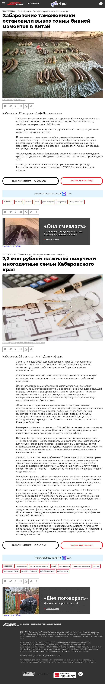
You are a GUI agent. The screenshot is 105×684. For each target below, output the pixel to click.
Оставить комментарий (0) (82, 181)
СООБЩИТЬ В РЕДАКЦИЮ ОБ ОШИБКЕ (46, 624)
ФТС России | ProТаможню (13, 100)
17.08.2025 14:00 (8, 11)
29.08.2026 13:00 (9, 254)
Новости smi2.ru (11, 246)
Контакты (24, 624)
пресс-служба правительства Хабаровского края (23, 343)
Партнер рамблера (43, 674)
